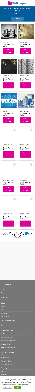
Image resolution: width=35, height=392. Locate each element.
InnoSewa (22, 364)
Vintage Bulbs (24, 42)
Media (3, 281)
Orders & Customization (8, 315)
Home (4, 8)
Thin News (23, 77)
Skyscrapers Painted (25, 111)
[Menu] (2, 3)
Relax (4, 215)
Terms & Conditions (23, 362)
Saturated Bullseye (25, 146)
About (3, 277)
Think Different (7, 77)
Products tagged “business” (22, 8)
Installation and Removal (9, 308)
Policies (3, 346)
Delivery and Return (7, 305)
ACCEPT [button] (17, 387)
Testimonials (5, 291)
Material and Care (7, 311)
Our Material (5, 332)
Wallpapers (4, 267)
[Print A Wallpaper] (17, 3)
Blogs (3, 284)
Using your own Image (8, 322)
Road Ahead (23, 180)
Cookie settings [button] (7, 388)
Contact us (4, 349)
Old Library (23, 215)
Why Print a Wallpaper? (8, 294)
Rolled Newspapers (8, 180)
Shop (9, 8)
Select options (8, 51)
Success (5, 111)
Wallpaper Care (6, 335)
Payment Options (6, 339)
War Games (6, 42)
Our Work (4, 288)
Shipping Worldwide (7, 342)
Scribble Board (7, 146)
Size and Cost (5, 318)
